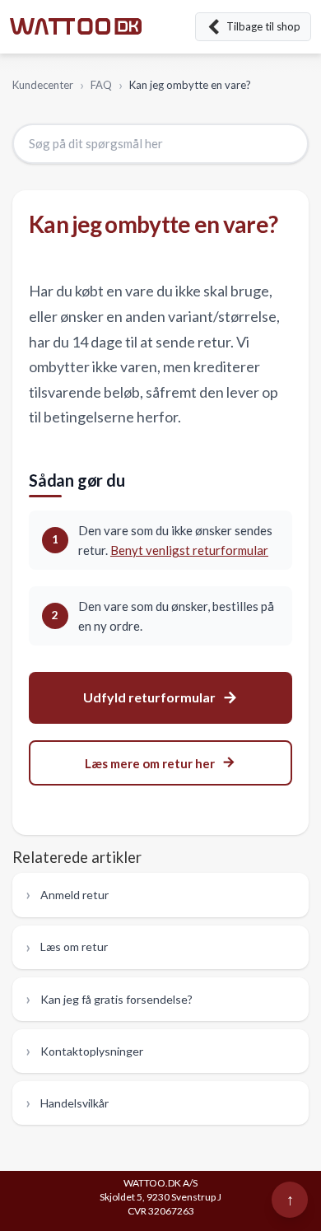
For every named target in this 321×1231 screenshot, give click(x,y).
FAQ (101, 84)
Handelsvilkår (74, 1103)
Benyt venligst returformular (189, 550)
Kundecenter (42, 84)
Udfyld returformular (149, 697)
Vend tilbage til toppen (290, 1200)
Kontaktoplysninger (91, 1051)
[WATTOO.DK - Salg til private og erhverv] (76, 26)
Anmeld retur (74, 895)
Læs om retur (74, 947)
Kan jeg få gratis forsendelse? (116, 999)
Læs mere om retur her (150, 763)
